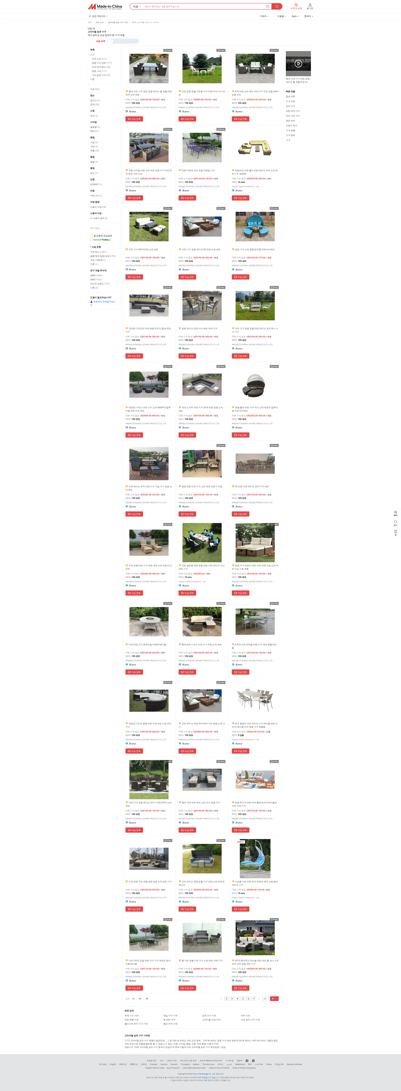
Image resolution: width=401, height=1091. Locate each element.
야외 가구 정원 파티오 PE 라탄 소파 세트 (201, 249)
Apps (294, 16)
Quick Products (173, 1068)
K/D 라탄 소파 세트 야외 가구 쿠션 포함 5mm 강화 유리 (255, 93)
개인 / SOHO (98, 260)
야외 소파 (99, 58)
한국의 (220, 1064)
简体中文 (123, 1064)
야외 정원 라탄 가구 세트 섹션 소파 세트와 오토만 (148, 567)
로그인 (310, 8)
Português (185, 1064)
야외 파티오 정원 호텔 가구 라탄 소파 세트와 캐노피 (201, 883)
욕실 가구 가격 (170, 1015)
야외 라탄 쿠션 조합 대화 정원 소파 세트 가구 (150, 881)
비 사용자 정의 (99, 218)
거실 (94, 142)
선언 (162, 1060)
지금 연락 (136, 118)
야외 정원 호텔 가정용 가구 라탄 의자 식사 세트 (202, 93)
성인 (94, 115)
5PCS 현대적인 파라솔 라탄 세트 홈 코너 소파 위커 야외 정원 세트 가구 (255, 962)
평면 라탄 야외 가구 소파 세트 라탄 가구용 (202, 486)
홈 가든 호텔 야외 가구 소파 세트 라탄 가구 (202, 960)
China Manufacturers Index (194, 1068)
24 (133, 998)
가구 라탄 (290, 101)
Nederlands (240, 1064)
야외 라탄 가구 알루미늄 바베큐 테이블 (147, 644)
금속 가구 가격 (209, 1015)
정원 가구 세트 (102, 62)
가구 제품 (290, 130)
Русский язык (208, 1064)
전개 (94, 104)
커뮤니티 (96, 195)
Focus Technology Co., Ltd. (204, 1074)
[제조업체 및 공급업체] (105, 6)
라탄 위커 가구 (293, 110)
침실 (94, 161)
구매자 (263, 16)
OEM (96, 279)
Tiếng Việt (279, 1064)
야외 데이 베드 (101, 66)
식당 (94, 146)
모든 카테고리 (99, 16)
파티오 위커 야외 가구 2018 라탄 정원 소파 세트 (201, 409)
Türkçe (269, 1064)
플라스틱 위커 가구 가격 (136, 1023)
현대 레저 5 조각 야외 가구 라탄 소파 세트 (202, 644)
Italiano (196, 1064)
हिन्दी (250, 1064)
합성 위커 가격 (170, 1023)
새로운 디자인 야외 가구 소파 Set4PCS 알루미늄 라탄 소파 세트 (148, 409)
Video (169, 50)
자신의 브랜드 (100, 283)
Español (164, 1064)
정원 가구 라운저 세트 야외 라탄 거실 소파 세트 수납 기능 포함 (255, 567)
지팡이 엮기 (291, 125)
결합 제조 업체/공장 (102, 255)
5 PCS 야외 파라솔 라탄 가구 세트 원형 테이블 (254, 646)
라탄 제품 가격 (132, 1019)
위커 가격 (245, 1015)
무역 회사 (98, 251)
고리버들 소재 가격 (211, 1019)
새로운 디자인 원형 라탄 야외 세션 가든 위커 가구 (148, 725)
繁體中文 (134, 1064)
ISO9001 (96, 184)
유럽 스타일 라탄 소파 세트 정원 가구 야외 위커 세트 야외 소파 (148, 172)
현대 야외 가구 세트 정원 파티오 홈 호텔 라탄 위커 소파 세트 (148, 93)
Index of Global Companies (244, 1068)
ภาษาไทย (259, 1064)
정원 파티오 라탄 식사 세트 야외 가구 (199, 328)
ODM (96, 275)
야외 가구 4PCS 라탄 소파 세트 (143, 249)
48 (147, 998)
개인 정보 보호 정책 (188, 1060)
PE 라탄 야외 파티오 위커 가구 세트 (252, 486)
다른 (92, 79)
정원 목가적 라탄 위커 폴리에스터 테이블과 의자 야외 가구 (254, 804)
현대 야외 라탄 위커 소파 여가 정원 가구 (201, 802)
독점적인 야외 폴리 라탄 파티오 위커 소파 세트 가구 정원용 (255, 172)
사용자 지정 (98, 206)
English (113, 1064)
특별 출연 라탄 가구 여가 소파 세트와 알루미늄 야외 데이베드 (255, 409)
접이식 (95, 100)
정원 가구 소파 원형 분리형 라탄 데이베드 (255, 249)
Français (153, 1064)
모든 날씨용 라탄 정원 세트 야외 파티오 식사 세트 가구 (201, 567)
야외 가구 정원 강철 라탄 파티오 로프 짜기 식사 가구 (255, 330)
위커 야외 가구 (293, 115)
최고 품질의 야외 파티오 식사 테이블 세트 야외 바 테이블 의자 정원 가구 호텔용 (255, 725)
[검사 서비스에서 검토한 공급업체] (104, 235)
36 (140, 998)
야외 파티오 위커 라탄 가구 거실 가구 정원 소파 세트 (148, 488)
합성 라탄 (290, 96)
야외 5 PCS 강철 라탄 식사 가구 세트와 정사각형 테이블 (148, 962)
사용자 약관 (172, 1060)
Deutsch (174, 1064)
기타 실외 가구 (101, 75)
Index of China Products (219, 1068)
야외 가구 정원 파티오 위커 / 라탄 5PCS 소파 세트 (148, 804)
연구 (94, 173)
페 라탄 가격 (169, 1019)
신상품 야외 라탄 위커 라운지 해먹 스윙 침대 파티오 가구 (255, 883)
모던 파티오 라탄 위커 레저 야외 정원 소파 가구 (202, 725)
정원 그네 (99, 70)
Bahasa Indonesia (294, 1064)
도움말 (280, 16)
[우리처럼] (247, 1060)
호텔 (94, 150)
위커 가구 (290, 106)
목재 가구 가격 (132, 1015)
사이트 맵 (230, 1060)
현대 (94, 130)
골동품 (95, 126)
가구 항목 (290, 135)
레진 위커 (290, 120)
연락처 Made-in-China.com (211, 1060)
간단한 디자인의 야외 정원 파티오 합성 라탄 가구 (148, 330)
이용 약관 (207, 1080)
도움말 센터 (151, 1060)
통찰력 (239, 1060)
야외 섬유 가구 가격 (250, 1019)
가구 (288, 140)
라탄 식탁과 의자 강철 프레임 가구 (198, 170)
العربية (229, 1064)
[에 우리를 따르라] (253, 1060)
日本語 (144, 1064)
